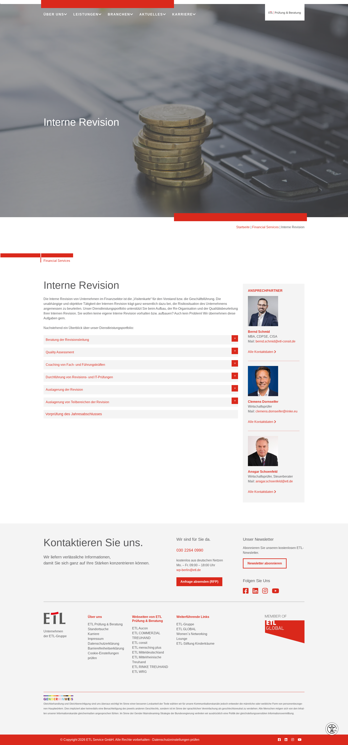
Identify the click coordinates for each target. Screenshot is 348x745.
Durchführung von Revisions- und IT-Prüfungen (79, 377)
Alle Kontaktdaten (261, 351)
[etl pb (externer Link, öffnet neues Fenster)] (287, 740)
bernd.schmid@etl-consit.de (275, 341)
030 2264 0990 (189, 550)
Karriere (93, 634)
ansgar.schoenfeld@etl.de (274, 481)
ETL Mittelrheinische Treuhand (146, 660)
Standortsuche (98, 629)
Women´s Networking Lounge (191, 636)
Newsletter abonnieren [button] (265, 563)
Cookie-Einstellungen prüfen (103, 655)
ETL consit (139, 642)
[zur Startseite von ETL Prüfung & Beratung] (285, 12)
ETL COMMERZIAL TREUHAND (146, 635)
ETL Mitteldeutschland (148, 652)
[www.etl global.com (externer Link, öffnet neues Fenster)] (284, 629)
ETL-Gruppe (185, 624)
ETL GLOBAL (186, 629)
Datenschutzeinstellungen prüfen (175, 739)
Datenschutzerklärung (103, 643)
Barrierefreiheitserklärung (106, 648)
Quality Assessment (60, 352)
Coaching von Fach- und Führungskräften (75, 364)
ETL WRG (139, 671)
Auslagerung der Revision (64, 389)
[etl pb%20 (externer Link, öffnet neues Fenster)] (255, 591)
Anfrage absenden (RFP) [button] (199, 581)
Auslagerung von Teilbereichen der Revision (77, 402)
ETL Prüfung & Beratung (105, 624)
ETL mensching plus (146, 647)
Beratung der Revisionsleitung (67, 339)
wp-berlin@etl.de (188, 570)
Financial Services (265, 227)
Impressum (96, 638)
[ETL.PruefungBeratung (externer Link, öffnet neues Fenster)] (246, 591)
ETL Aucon (140, 628)
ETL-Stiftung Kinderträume (195, 643)
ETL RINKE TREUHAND (150, 667)
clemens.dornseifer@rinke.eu (276, 411)
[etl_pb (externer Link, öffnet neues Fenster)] (265, 591)
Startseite (243, 227)
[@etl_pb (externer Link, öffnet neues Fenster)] (275, 591)
